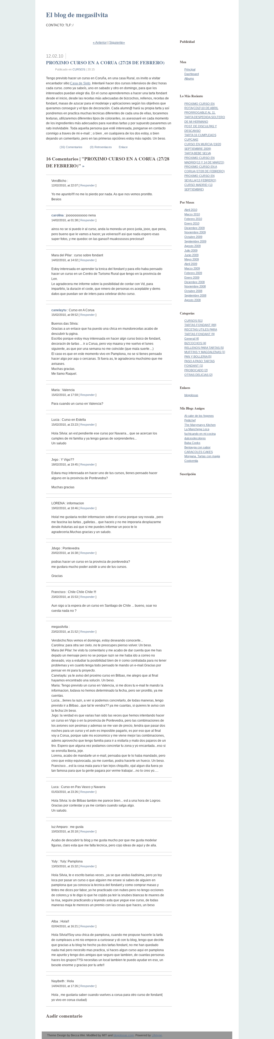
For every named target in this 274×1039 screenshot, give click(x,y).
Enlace (123, 147)
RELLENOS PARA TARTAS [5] (204, 347)
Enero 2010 (191, 223)
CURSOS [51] (193, 320)
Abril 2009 (190, 263)
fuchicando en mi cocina (200, 433)
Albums (189, 78)
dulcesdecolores (195, 438)
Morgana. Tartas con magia (202, 456)
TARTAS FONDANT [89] (200, 325)
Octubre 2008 (193, 290)
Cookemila (191, 460)
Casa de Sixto (80, 83)
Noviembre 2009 (195, 232)
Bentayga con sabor (197, 447)
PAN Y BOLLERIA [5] (197, 356)
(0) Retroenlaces (101, 147)
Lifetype (157, 1035)
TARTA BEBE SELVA (197, 153)
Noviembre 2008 (195, 286)
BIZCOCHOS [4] (195, 343)
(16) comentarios (71, 147)
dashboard (191, 74)
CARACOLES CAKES (198, 451)
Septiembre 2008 (195, 295)
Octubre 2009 (193, 236)
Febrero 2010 (193, 218)
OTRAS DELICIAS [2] (198, 374)
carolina (57, 215)
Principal (189, 69)
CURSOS (79, 69)
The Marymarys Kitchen (200, 424)
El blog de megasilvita (77, 15)
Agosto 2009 (192, 245)
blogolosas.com (123, 1035)
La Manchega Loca (196, 429)
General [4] (191, 338)
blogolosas (191, 395)
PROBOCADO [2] (196, 370)
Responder (87, 185)
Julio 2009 (190, 250)
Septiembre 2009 (195, 241)
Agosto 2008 (192, 300)
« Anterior (100, 42)
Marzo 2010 (192, 214)
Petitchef (190, 420)
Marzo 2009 (192, 268)
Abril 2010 (190, 209)
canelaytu (58, 310)
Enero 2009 (191, 277)
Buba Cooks (192, 442)
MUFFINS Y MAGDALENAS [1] (204, 352)
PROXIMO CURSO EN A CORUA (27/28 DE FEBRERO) (105, 62)
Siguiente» (117, 42)
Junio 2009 (191, 255)
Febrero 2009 (193, 273)
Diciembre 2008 (194, 282)
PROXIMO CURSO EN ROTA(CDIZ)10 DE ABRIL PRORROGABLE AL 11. (201, 108)
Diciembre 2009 (194, 228)
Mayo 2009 (191, 259)
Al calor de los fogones (199, 415)
